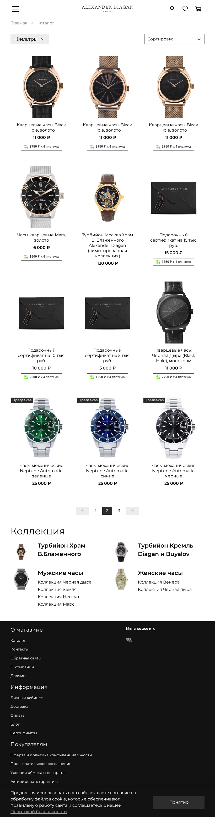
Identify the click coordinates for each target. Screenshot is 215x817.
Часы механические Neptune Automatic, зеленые (41, 470)
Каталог (18, 640)
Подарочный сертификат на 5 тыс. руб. (107, 355)
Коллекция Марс (56, 604)
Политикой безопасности (38, 811)
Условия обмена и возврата (37, 772)
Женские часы (160, 572)
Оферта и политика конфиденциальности (51, 755)
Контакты (19, 649)
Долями (18, 675)
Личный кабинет (26, 697)
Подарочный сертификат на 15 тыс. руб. (173, 240)
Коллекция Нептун (58, 596)
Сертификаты (23, 733)
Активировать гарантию (34, 781)
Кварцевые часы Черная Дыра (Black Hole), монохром (173, 355)
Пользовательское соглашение (41, 763)
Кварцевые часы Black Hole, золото (41, 127)
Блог (15, 724)
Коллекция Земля (57, 589)
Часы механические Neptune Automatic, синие (108, 470)
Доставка (19, 706)
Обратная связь (25, 658)
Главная (19, 22)
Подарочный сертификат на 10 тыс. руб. (41, 355)
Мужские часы (60, 572)
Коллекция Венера (159, 582)
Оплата (17, 715)
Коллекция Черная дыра (65, 582)
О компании (22, 667)
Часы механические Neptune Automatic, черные (174, 470)
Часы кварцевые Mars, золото (41, 237)
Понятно (179, 802)
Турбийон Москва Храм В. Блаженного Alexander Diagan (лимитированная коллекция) (107, 245)
